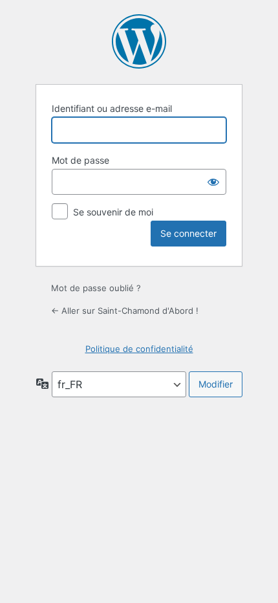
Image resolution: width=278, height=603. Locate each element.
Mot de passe (80, 160)
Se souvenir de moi (113, 211)
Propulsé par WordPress (139, 41)
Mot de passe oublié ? (96, 288)
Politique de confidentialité (139, 349)
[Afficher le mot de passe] (213, 182)
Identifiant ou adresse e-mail (112, 108)
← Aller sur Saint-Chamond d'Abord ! (124, 310)
